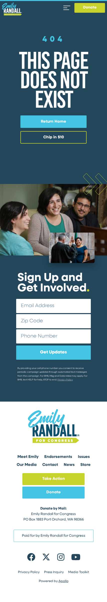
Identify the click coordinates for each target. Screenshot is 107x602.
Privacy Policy (65, 380)
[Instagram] (61, 556)
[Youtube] (75, 556)
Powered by (53, 581)
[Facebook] (31, 556)
